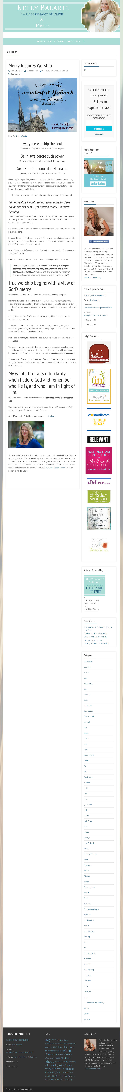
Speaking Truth (89, 953)
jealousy (73, 1062)
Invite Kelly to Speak (56, 41)
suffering (87, 959)
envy (86, 744)
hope (86, 827)
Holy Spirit (88, 821)
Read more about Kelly (92, 278)
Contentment (89, 717)
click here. (51, 416)
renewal (60, 1076)
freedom (68, 1054)
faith (85, 766)
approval (87, 667)
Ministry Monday (90, 854)
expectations (89, 755)
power (48, 1072)
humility (65, 1062)
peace (86, 882)
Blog (78, 41)
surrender (87, 964)
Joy (56, 1065)
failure (86, 761)
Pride (86, 898)
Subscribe (99, 128)
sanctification (89, 931)
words (86, 1008)
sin (85, 948)
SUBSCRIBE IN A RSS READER (95, 295)
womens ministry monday (94, 1003)
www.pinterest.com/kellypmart (95, 315)
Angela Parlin (21, 136)
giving (86, 788)
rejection (87, 915)
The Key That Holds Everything (95, 633)
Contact (70, 41)
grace (86, 799)
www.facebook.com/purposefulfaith (98, 308)
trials (86, 986)
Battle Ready (88, 683)
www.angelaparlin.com (55, 468)
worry (69, 1079)
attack (86, 672)
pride (62, 1072)
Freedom (87, 783)
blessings (87, 694)
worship (65, 71)
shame (86, 942)
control (87, 722)
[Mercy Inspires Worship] (42, 105)
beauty (66, 1040)
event (86, 750)
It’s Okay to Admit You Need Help (96, 644)
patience (61, 1069)
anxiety (60, 1040)
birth (85, 689)
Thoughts (88, 981)
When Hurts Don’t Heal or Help (95, 637)
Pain (54, 1069)
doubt (86, 733)
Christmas (88, 705)
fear (85, 772)
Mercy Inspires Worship (30, 65)
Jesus (86, 832)
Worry (86, 1014)
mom (86, 860)
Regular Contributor (53, 71)
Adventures (88, 661)
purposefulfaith (32, 71)
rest (66, 1076)
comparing (59, 1043)
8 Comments (16, 74)
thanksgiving (89, 970)
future (57, 1058)
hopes (58, 1062)
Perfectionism (89, 887)
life (62, 1065)
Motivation (88, 865)
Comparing (88, 711)
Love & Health (89, 843)
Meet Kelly (41, 41)
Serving (87, 937)
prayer (86, 893)
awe (85, 678)
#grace (51, 1040)
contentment (70, 1044)
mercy (86, 849)
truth (86, 997)
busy (86, 700)
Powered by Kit (99, 134)
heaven (86, 816)
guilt (85, 810)
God (44, 71)
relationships (89, 920)
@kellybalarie (95, 300)
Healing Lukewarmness (93, 640)
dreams (87, 739)
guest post (88, 805)
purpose (87, 904)
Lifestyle (87, 838)
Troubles (87, 992)
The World (88, 975)
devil (85, 728)
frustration (50, 1058)
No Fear (87, 871)
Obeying (87, 876)
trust (58, 1079)
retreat (86, 926)
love (69, 1065)
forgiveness (88, 777)
